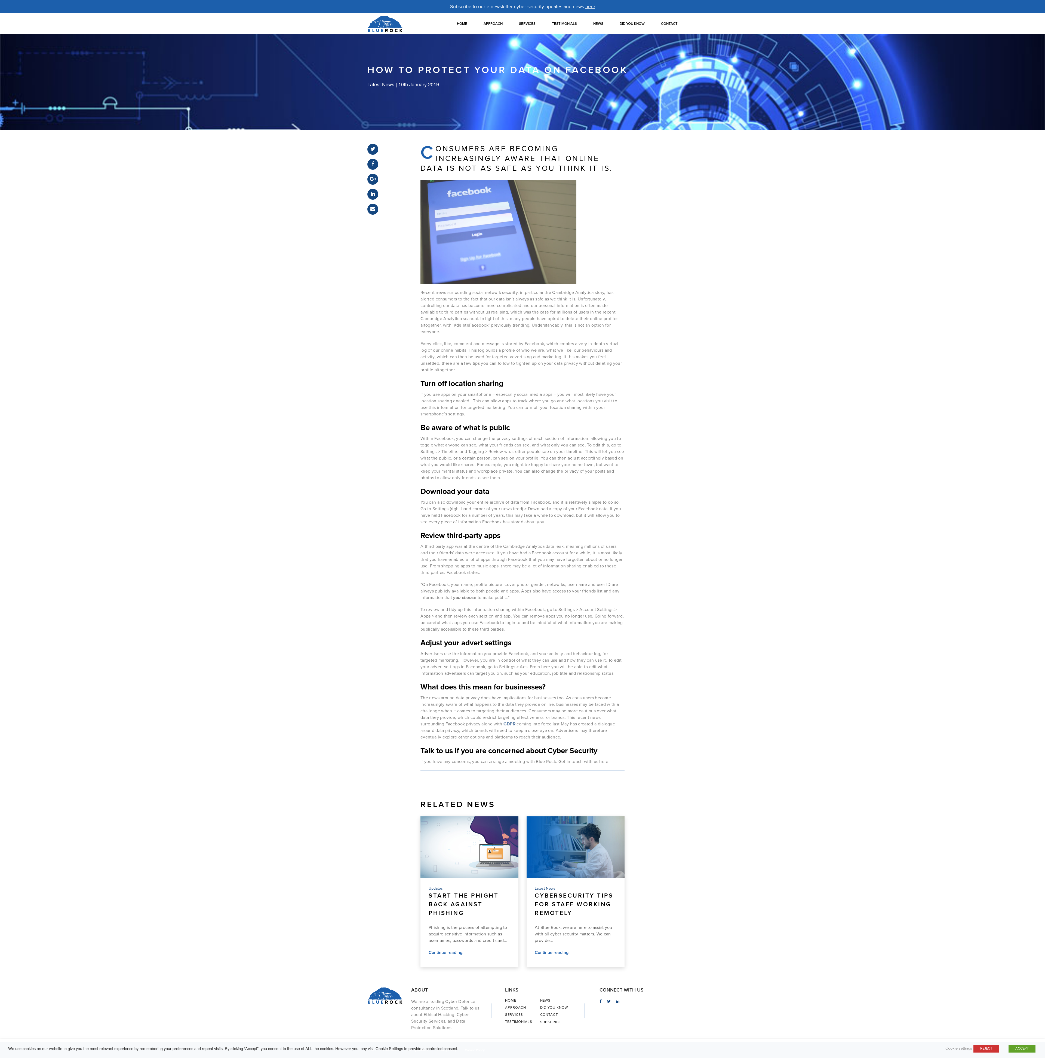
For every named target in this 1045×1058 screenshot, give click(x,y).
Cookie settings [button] (958, 1048)
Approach (493, 24)
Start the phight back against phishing (464, 904)
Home (462, 24)
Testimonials (564, 24)
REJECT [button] (986, 1048)
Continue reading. (446, 952)
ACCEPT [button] (1022, 1048)
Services (527, 24)
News (598, 24)
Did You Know (632, 24)
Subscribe (550, 1022)
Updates (436, 888)
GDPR (509, 724)
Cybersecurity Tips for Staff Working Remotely (574, 904)
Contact (669, 24)
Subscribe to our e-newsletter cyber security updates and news (522, 7)
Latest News (545, 888)
